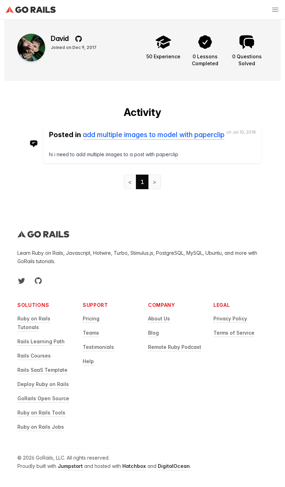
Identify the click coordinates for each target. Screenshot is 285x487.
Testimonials (98, 347)
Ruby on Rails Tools (41, 412)
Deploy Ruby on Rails (43, 384)
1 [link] (142, 181)
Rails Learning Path (41, 341)
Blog (153, 333)
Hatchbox (134, 466)
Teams (91, 333)
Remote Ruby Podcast (174, 347)
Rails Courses (34, 356)
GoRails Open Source (43, 398)
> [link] (154, 181)
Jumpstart (70, 466)
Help (88, 361)
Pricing (91, 318)
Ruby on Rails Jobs (40, 427)
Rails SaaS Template (42, 370)
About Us (159, 318)
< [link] (130, 181)
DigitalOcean (174, 466)
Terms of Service (233, 333)
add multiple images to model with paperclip (154, 135)
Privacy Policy (230, 318)
